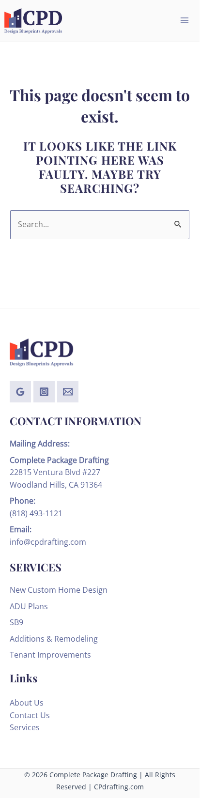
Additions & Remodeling (54, 638)
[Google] (20, 391)
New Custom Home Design (59, 590)
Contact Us (30, 715)
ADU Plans (29, 606)
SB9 (16, 622)
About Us (27, 702)
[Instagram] (44, 391)
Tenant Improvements (50, 654)
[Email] (67, 391)
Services (25, 727)
